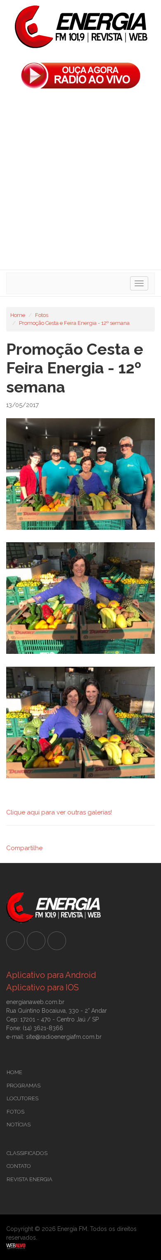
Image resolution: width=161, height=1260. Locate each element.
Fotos (41, 315)
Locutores (22, 1098)
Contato (19, 1166)
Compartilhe (24, 848)
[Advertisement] (80, 182)
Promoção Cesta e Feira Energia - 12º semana (74, 323)
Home (17, 315)
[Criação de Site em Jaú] (80, 1246)
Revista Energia (29, 1179)
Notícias (19, 1124)
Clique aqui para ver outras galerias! (59, 812)
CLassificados (27, 1153)
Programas (23, 1085)
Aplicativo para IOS (42, 987)
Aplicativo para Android (51, 975)
